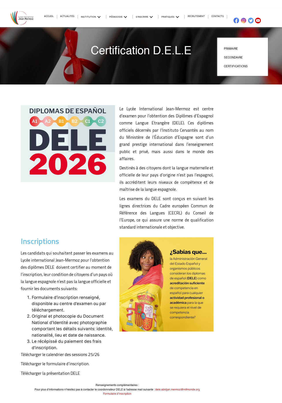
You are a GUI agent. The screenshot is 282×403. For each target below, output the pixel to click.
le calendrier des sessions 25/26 (71, 354)
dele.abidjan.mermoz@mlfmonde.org (177, 389)
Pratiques (167, 16)
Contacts (217, 16)
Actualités (67, 16)
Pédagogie (115, 16)
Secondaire (233, 57)
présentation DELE (63, 373)
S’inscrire (142, 16)
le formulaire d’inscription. (65, 363)
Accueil (49, 16)
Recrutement (196, 16)
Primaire (231, 48)
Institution (88, 16)
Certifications (236, 66)
